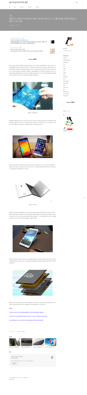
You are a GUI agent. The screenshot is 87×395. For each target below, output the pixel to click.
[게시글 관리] (14, 332)
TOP (77, 378)
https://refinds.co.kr (14, 47)
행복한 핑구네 (65, 91)
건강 (64, 79)
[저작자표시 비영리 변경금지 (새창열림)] (23, 331)
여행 (64, 70)
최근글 (64, 111)
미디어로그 (22, 7)
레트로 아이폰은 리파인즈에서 (17, 49)
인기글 (68, 111)
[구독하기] (85, 197)
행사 (64, 89)
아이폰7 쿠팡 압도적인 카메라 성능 (19, 40)
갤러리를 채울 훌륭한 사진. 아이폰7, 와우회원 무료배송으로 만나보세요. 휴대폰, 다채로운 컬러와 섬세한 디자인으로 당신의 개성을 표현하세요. (28, 42)
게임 (64, 64)
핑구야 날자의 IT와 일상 (18, 2)
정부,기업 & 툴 (66, 81)
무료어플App (65, 62)
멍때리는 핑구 (65, 95)
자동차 (64, 72)
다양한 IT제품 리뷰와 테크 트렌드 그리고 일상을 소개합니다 (22, 361)
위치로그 (30, 7)
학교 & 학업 (65, 87)
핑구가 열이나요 (66, 93)
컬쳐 (64, 66)
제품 (64, 85)
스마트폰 (65, 58)
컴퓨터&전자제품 (66, 60)
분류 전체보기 (65, 55)
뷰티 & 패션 (65, 83)
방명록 (37, 7)
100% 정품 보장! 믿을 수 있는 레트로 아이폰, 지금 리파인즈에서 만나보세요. (26, 51)
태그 (15, 7)
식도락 (64, 68)
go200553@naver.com (67, 50)
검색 (74, 2)
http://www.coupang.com (16, 38)
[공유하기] (13, 332)
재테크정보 (65, 76)
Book (64, 74)
